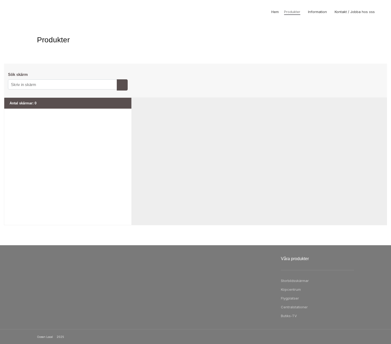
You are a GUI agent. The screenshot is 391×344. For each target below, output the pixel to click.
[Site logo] (24, 12)
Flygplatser (290, 298)
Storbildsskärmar (295, 281)
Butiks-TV (289, 316)
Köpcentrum (291, 289)
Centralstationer (294, 307)
